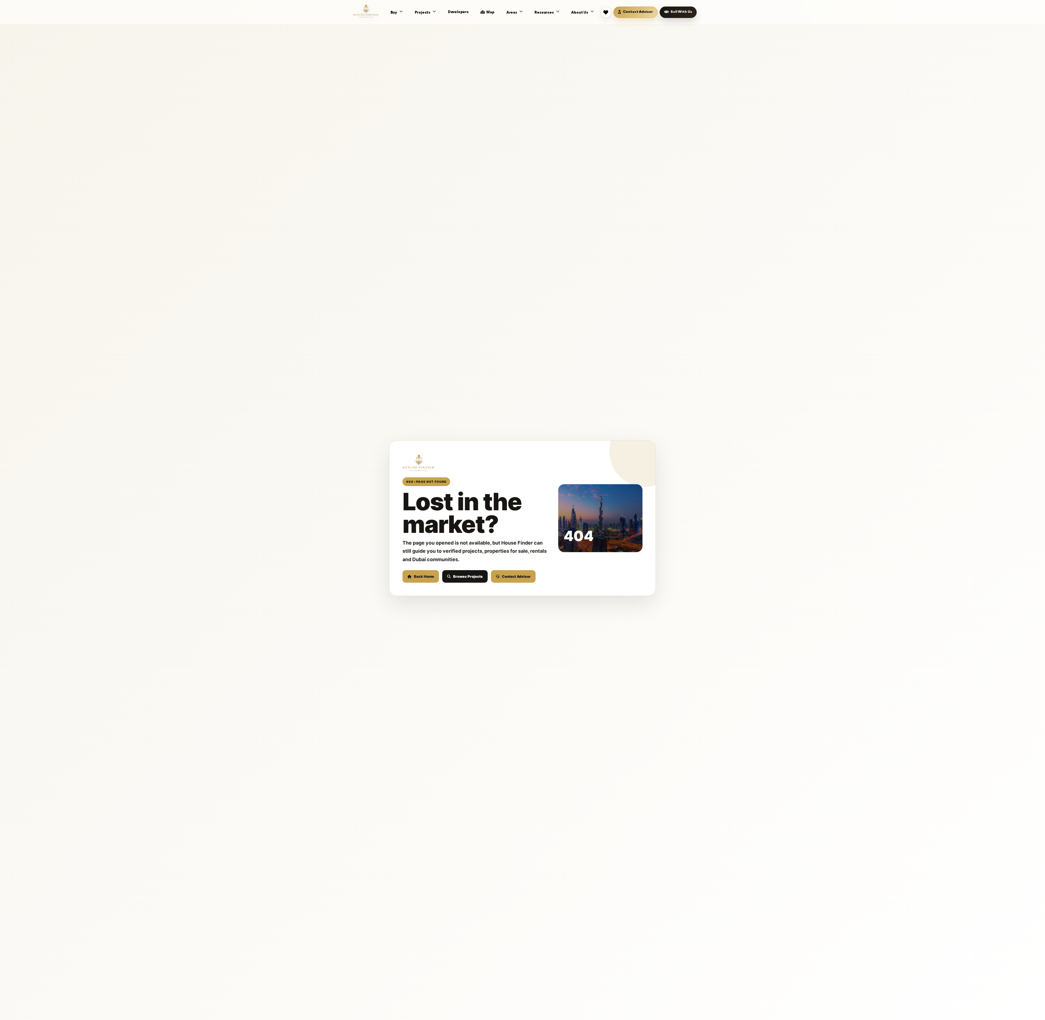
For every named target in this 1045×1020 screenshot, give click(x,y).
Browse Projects (468, 576)
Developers (458, 12)
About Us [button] (580, 12)
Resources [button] (544, 12)
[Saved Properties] (605, 12)
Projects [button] (423, 12)
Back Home (424, 576)
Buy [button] (394, 12)
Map (490, 12)
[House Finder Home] (366, 11)
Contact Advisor (516, 576)
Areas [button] (512, 12)
